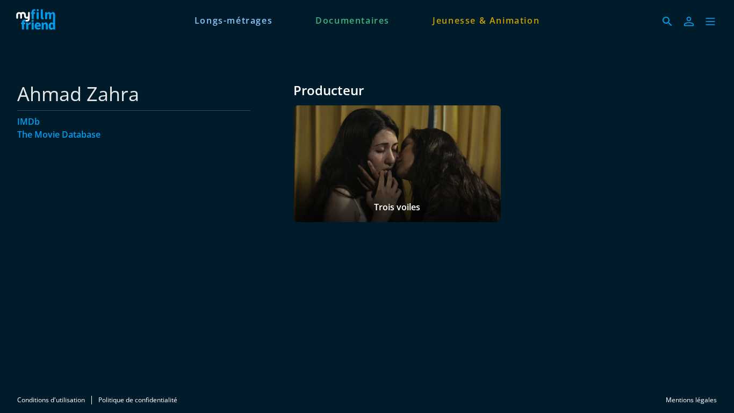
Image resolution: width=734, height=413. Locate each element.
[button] (710, 21)
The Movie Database (58, 134)
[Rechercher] (667, 21)
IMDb (28, 121)
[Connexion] (689, 21)
